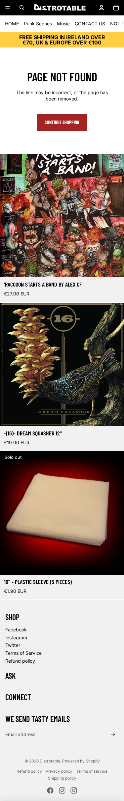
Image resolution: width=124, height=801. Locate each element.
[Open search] (22, 7)
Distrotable (50, 761)
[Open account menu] (101, 7)
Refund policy (20, 661)
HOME (12, 23)
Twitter (12, 645)
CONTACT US (90, 23)
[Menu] (7, 7)
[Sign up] (113, 734)
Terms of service (91, 771)
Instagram (16, 637)
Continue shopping (62, 122)
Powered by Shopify (81, 761)
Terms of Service (23, 653)
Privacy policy (59, 771)
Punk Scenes (38, 23)
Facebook (16, 629)
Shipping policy (62, 778)
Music (63, 23)
